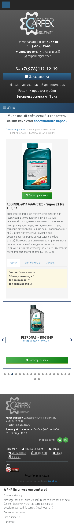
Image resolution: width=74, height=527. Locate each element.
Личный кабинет (33, 449)
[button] (5, 374)
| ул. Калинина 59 (39, 51)
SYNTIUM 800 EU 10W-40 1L (26, 341)
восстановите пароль (50, 121)
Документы (40, 453)
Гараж (58, 453)
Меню (10, 108)
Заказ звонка (38, 76)
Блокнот (15, 456)
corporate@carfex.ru (39, 56)
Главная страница (15, 129)
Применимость (32, 262)
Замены (50, 262)
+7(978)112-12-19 (39, 69)
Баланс (13, 449)
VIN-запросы (18, 453)
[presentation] (3, 340)
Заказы (56, 449)
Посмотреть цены (38, 195)
